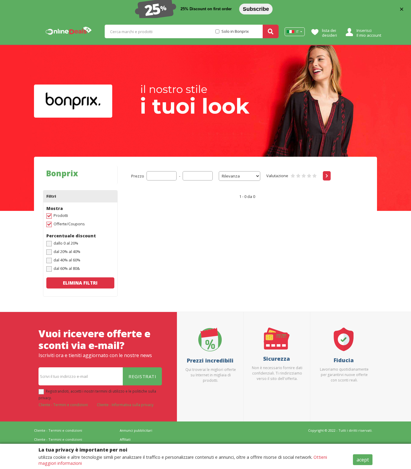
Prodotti (61, 215)
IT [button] (297, 31)
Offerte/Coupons (69, 224)
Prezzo (137, 176)
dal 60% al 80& (67, 268)
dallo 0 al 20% (66, 243)
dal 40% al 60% (67, 260)
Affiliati (125, 439)
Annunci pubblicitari (136, 430)
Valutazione (277, 175)
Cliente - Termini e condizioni (63, 404)
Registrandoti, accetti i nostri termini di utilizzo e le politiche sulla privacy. (97, 394)
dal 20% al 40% (67, 251)
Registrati (142, 376)
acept (363, 459)
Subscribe (256, 9)
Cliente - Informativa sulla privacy (125, 404)
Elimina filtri (80, 283)
